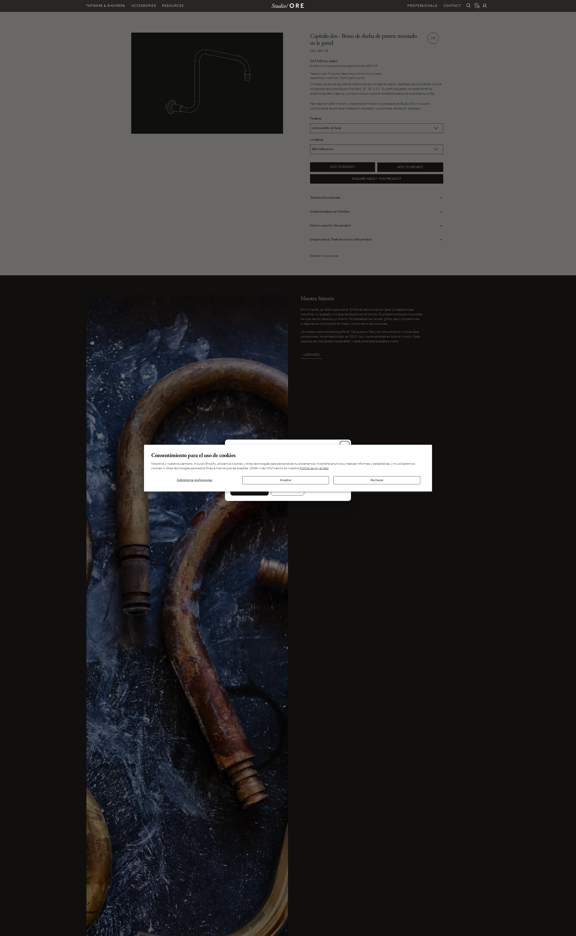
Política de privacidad (313, 468)
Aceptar (285, 480)
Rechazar (377, 480)
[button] (468, 5)
